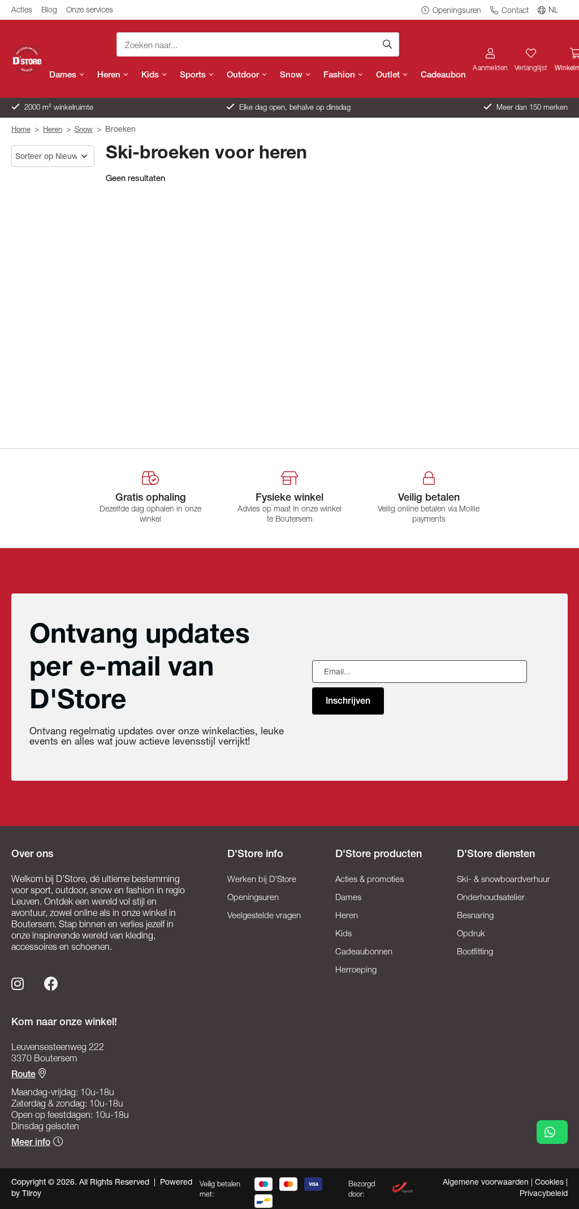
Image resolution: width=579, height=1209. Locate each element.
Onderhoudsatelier (491, 898)
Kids (151, 75)
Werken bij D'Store (261, 880)
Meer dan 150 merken (531, 108)
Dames (64, 75)
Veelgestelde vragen (264, 916)
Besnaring (475, 916)
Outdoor (244, 75)
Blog (49, 11)
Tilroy (31, 1194)
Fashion (340, 75)
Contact (514, 11)
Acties (21, 11)
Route (23, 1075)
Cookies (550, 1183)
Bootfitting (475, 952)
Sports (194, 75)
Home (21, 130)
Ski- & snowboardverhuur (503, 880)
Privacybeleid (544, 1194)
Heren (110, 75)
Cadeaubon (443, 75)
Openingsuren (455, 11)
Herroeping (356, 970)
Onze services (89, 11)
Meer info (30, 1143)
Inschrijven (348, 702)
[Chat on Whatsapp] (552, 1132)
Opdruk (471, 934)
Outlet (389, 75)
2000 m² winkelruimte (57, 108)
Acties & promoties (369, 880)
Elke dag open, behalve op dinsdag (294, 108)
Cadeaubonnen (363, 952)
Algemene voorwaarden (487, 1183)
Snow (292, 75)
